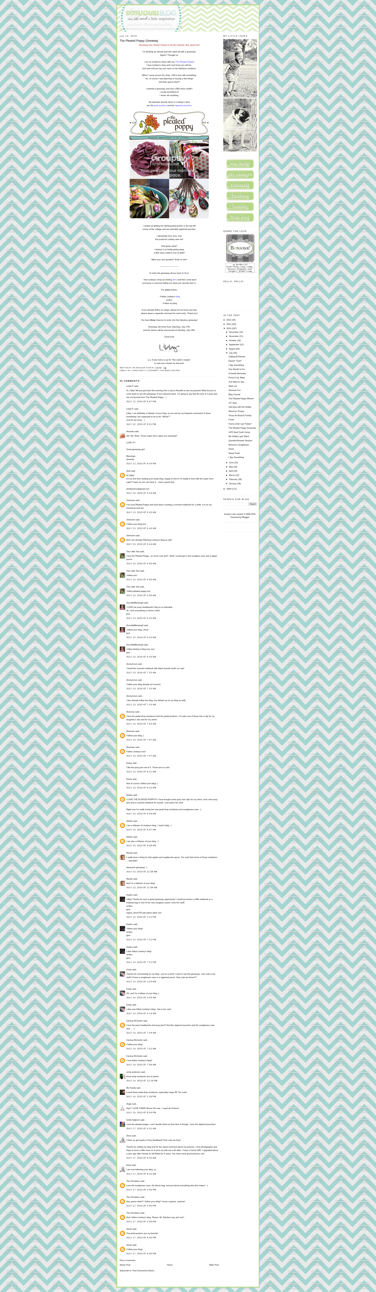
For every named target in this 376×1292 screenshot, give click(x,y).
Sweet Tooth (234, 453)
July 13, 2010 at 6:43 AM (141, 657)
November (234, 336)
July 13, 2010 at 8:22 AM (141, 787)
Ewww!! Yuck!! (235, 361)
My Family (131, 1088)
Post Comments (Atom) (143, 1270)
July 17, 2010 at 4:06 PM (141, 1206)
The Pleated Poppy (184, 62)
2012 (229, 320)
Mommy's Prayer (236, 411)
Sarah (129, 1229)
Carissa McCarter (134, 1021)
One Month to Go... (237, 369)
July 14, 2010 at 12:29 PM (142, 1080)
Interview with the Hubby (240, 407)
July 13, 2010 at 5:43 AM (141, 512)
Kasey (129, 763)
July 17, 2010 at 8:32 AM (141, 1158)
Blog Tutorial (234, 394)
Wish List (233, 386)
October (233, 340)
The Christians (133, 1181)
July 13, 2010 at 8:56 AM (141, 813)
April (231, 471)
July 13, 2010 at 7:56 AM (141, 724)
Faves (231, 419)
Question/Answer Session (240, 440)
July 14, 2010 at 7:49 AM (141, 1033)
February (233, 479)
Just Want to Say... (237, 382)
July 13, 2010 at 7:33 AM (141, 704)
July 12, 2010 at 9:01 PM (141, 424)
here (175, 279)
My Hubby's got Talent (239, 436)
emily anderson (133, 1072)
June (231, 462)
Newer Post (125, 1265)
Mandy (129, 853)
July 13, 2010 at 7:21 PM (141, 917)
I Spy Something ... (237, 365)
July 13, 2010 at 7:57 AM (141, 740)
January (233, 483)
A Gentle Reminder (237, 373)
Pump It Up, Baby (237, 377)
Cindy (129, 969)
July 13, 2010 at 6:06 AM (141, 595)
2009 (229, 489)
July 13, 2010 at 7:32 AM (141, 672)
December (234, 332)
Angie (129, 1104)
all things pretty (137, 370)
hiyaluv (129, 895)
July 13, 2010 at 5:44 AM (141, 528)
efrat (128, 471)
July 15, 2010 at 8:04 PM (141, 1112)
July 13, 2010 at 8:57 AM (141, 829)
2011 (228, 324)
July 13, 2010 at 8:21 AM (141, 771)
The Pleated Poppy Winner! (241, 398)
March (232, 475)
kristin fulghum (133, 1120)
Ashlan (129, 795)
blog (178, 296)
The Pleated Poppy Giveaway (139, 40)
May (231, 467)
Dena (128, 1135)
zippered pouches (183, 105)
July (231, 353)
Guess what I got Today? (240, 424)
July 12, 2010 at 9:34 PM (141, 463)
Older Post (214, 1265)
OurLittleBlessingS (134, 603)
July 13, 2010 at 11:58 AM (141, 871)
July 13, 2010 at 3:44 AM (141, 493)
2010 (229, 328)
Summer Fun (235, 390)
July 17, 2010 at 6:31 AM (141, 1128)
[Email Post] (164, 368)
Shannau (130, 712)
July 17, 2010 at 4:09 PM (141, 1221)
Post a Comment (127, 1260)
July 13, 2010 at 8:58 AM (141, 845)
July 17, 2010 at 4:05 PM (141, 1190)
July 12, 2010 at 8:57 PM (141, 401)
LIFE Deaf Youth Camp (239, 432)
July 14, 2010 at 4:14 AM (141, 1013)
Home (170, 1265)
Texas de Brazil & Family (240, 415)
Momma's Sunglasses (239, 445)
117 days (233, 403)
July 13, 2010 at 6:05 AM (141, 563)
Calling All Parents (237, 356)
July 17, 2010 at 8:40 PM (141, 1237)
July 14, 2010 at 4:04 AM (141, 997)
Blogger (245, 517)
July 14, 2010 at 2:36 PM (141, 1096)
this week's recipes (170, 370)
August (232, 349)
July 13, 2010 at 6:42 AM (141, 618)
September (234, 344)
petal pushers (160, 105)
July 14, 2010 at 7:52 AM (141, 1048)
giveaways (153, 370)
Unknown (130, 500)
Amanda (130, 431)
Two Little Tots (133, 551)
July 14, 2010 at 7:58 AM (141, 1064)
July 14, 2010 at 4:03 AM (141, 981)
